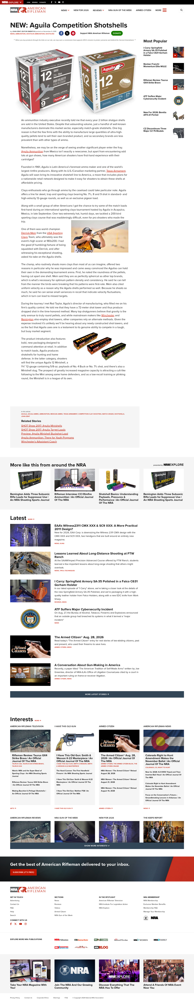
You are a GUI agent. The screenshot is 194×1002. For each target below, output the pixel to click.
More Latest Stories (107, 694)
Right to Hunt (164, 767)
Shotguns (50, 34)
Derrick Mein (28, 233)
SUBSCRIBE (23, 872)
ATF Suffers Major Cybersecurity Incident (84, 609)
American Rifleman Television (27, 726)
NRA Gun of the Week (120, 10)
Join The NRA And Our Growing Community (74, 986)
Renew (35, 2)
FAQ (12, 908)
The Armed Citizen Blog (123, 764)
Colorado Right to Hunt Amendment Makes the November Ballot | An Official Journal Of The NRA (162, 759)
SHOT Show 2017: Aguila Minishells (41, 426)
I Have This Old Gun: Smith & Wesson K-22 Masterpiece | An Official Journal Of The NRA (74, 758)
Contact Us (14, 904)
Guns (62, 543)
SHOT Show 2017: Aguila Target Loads (43, 430)
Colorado (149, 767)
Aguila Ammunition (32, 151)
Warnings (56, 998)
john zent (25, 416)
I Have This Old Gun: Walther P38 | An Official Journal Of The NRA (72, 792)
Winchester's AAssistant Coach (39, 442)
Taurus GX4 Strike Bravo (33, 764)
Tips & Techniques (67, 570)
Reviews (97, 10)
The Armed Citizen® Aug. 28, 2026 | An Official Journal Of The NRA (118, 758)
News (64, 10)
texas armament (70, 414)
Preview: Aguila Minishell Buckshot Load (44, 434)
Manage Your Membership (154, 911)
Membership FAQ (150, 908)
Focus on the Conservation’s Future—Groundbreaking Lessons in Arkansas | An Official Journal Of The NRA (163, 798)
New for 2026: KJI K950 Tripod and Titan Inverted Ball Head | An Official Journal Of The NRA (163, 775)
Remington (27, 319)
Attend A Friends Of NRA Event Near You (162, 986)
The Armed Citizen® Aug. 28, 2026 (79, 637)
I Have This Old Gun (65, 726)
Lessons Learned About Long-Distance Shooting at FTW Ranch (94, 555)
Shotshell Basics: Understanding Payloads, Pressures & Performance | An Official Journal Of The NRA (118, 498)
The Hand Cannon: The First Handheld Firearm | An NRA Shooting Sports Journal (74, 772)
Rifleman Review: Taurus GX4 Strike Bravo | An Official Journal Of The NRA (29, 758)
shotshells (119, 414)
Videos (57, 908)
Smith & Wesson (80, 764)
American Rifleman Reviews (25, 817)
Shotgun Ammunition (35, 34)
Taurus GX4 (17, 766)
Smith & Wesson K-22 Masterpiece (74, 765)
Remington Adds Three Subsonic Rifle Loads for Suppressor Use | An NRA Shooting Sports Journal (30, 497)
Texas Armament (116, 171)
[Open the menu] (164, 10)
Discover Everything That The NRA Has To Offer (116, 986)
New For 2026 (81, 10)
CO (156, 767)
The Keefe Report (152, 817)
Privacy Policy (15, 998)
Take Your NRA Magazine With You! (28, 986)
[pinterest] (73, 32)
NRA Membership (150, 900)
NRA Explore (104, 908)
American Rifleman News (157, 726)
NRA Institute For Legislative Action (113, 904)
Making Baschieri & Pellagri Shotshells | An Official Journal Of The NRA (29, 792)
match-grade (108, 414)
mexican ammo (56, 414)
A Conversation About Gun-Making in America (87, 665)
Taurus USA (17, 764)
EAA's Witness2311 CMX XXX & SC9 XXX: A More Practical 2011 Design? (96, 527)
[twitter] (67, 32)
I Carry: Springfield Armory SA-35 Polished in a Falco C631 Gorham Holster (96, 583)
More (30, 519)
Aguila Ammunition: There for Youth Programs (47, 438)
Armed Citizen (143, 10)
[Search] (181, 10)
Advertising (14, 900)
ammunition (44, 414)
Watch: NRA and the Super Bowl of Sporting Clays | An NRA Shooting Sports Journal (29, 773)
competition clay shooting (89, 414)
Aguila (24, 414)
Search (13, 915)
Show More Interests (111, 845)
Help (12, 911)
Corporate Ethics (43, 998)
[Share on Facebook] (61, 32)
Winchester (107, 315)
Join (28, 2)
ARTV (12, 808)
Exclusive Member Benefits (154, 904)
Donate (42, 2)
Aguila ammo (33, 414)
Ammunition (20, 34)
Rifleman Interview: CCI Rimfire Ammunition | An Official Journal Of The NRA (74, 497)
